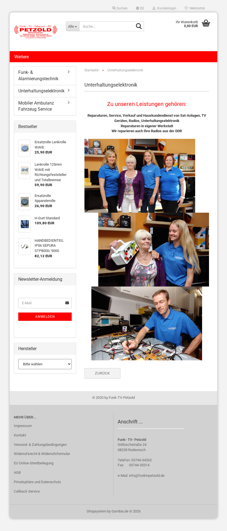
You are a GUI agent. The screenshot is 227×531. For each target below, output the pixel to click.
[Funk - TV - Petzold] (36, 31)
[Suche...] (138, 27)
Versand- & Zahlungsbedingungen (40, 444)
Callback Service (27, 491)
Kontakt (20, 435)
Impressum (23, 426)
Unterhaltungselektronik (41, 90)
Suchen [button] (122, 8)
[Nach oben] (211, 522)
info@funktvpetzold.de (146, 475)
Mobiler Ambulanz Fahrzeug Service (36, 106)
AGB (17, 472)
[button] (140, 8)
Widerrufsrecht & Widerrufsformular (42, 454)
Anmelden (45, 317)
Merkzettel (196, 8)
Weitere (21, 56)
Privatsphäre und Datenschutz (37, 482)
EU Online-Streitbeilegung (33, 463)
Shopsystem (96, 511)
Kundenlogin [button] (166, 8)
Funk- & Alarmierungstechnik (38, 75)
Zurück (102, 373)
